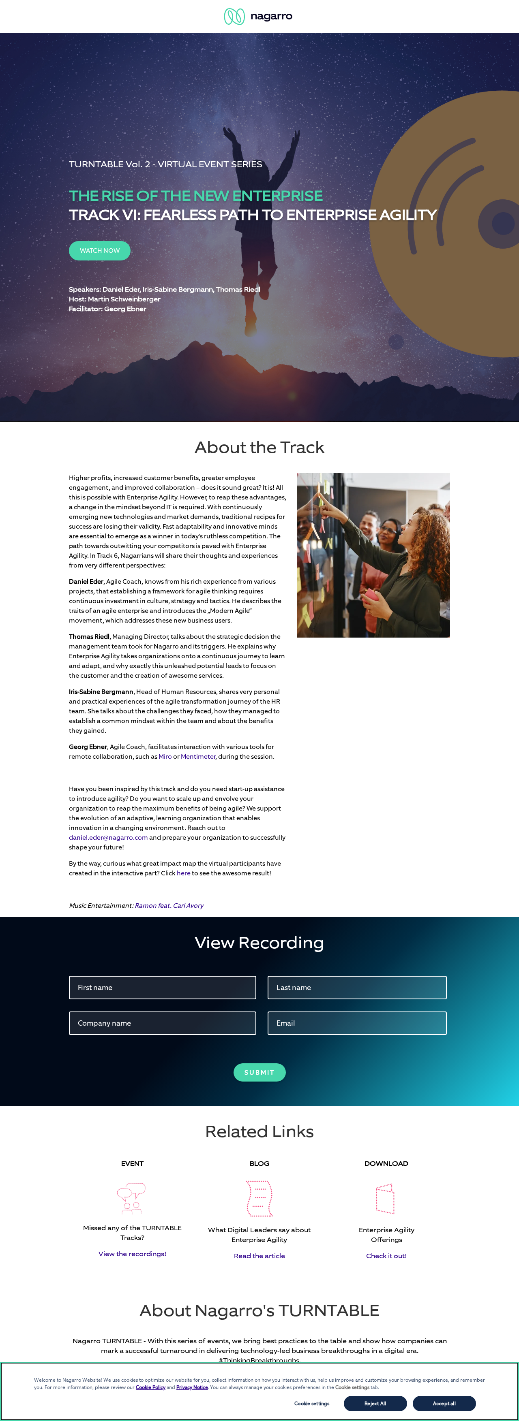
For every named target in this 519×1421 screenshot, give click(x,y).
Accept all (444, 1403)
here (184, 873)
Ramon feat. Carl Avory (169, 905)
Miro (165, 756)
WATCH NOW (100, 250)
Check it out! (386, 1256)
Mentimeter (198, 756)
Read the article (259, 1256)
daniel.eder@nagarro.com (108, 837)
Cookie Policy (150, 1387)
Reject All (375, 1403)
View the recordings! (132, 1254)
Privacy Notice (192, 1387)
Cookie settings (311, 1403)
